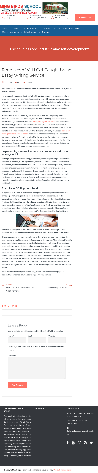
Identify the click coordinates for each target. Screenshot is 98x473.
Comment (12, 355)
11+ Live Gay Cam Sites (57, 287)
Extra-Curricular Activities (68, 28)
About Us (17, 28)
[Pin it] (13, 305)
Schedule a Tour (85, 17)
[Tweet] (5, 305)
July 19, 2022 (9, 82)
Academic (47, 28)
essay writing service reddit (44, 121)
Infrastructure (30, 32)
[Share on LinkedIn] (16, 305)
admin (30, 82)
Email (30, 336)
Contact (45, 32)
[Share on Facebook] (2, 305)
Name (11, 336)
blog (19, 82)
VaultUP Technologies (62, 470)
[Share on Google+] (9, 305)
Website (51, 336)
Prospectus (32, 28)
